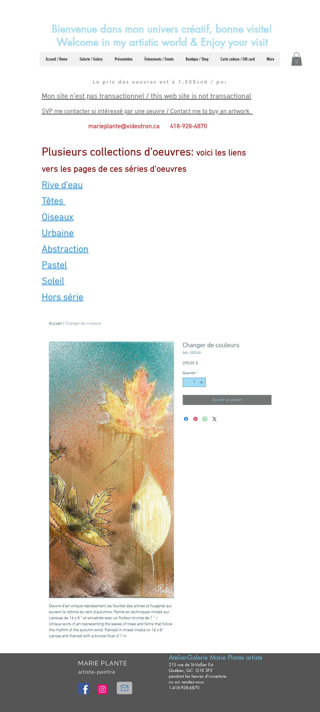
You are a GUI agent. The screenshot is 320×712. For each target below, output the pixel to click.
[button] (296, 59)
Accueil (55, 323)
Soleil (53, 281)
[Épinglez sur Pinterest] (195, 419)
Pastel (54, 265)
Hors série (62, 297)
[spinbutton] (194, 382)
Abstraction (65, 249)
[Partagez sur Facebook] (186, 419)
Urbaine (58, 233)
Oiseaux (58, 217)
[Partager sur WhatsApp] (205, 419)
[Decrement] (187, 382)
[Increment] (202, 382)
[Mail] (124, 688)
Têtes (54, 201)
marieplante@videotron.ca (124, 126)
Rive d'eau (62, 185)
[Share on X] (215, 419)
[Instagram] (102, 689)
